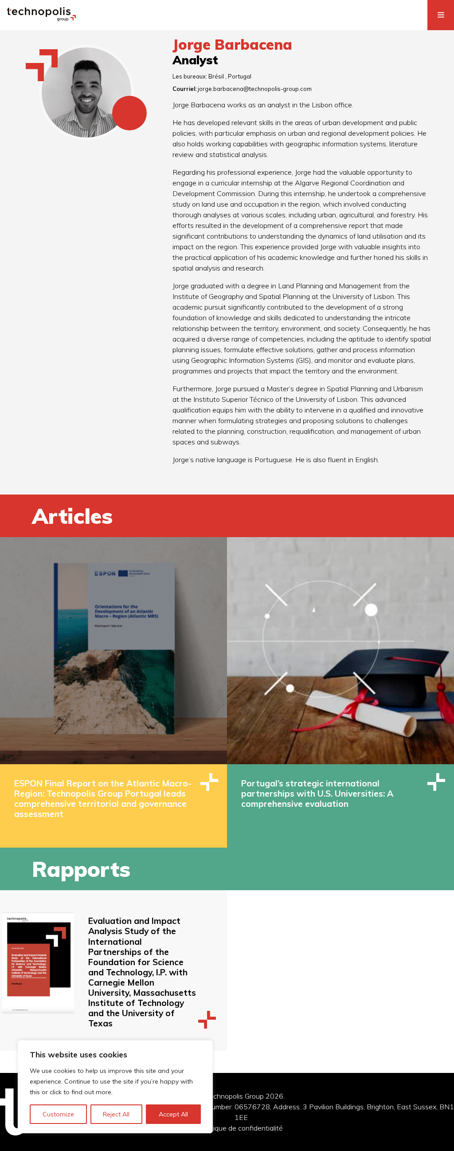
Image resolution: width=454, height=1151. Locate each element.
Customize (58, 1114)
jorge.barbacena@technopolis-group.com (255, 88)
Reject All (116, 1114)
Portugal (239, 76)
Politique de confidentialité (241, 1128)
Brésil (216, 76)
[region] (115, 1086)
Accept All (173, 1114)
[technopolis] (41, 18)
